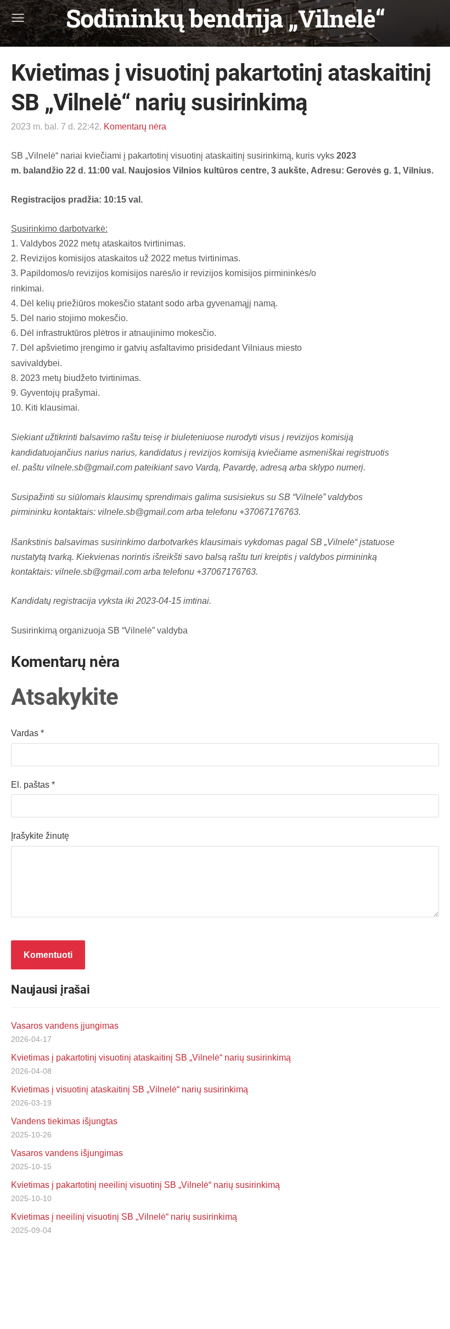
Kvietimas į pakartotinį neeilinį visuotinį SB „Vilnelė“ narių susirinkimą (145, 1185)
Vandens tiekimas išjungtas (64, 1121)
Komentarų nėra (135, 126)
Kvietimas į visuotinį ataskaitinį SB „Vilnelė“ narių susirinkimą (129, 1089)
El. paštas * (33, 784)
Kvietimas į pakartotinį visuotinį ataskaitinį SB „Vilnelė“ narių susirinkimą (151, 1057)
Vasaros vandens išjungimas (67, 1153)
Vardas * (27, 733)
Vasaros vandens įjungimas (65, 1025)
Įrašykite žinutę (40, 835)
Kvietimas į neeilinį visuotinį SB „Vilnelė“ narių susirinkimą (124, 1216)
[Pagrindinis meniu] (18, 18)
